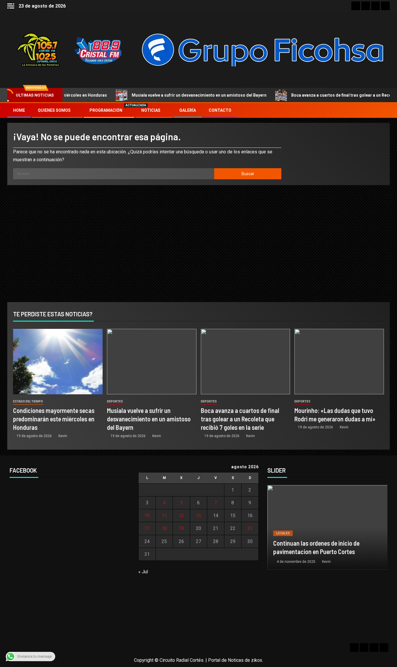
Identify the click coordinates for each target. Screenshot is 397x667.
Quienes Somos (54, 110)
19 (181, 528)
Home (19, 110)
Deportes (115, 401)
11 (164, 515)
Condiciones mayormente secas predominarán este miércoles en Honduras (53, 419)
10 (147, 515)
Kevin (62, 436)
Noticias (150, 110)
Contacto (220, 110)
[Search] (384, 110)
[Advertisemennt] (263, 49)
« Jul (143, 571)
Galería (187, 110)
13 (198, 515)
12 (181, 515)
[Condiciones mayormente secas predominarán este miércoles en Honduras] (58, 361)
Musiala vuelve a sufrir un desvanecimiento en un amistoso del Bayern (182, 95)
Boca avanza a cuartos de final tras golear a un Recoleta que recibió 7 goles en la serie (240, 419)
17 (147, 528)
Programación (109, 110)
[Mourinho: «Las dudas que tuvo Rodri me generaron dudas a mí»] (339, 361)
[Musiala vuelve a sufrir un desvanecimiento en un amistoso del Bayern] (151, 361)
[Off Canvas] (10, 5)
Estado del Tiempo (28, 401)
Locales (283, 533)
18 (164, 528)
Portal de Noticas (226, 660)
